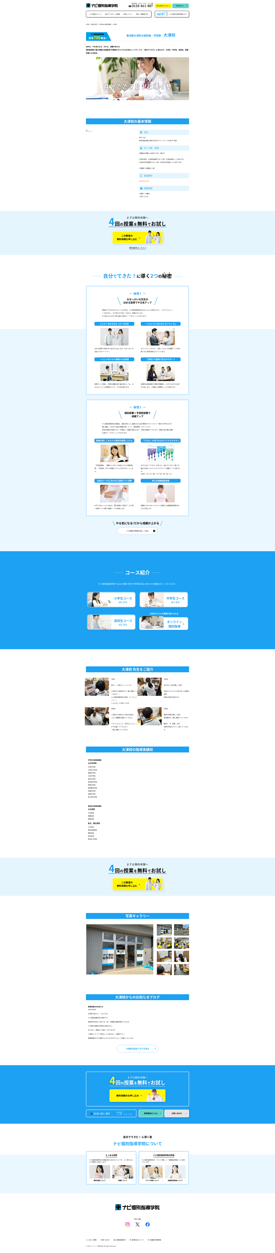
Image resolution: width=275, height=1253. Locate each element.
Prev (87, 950)
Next (152, 950)
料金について (127, 14)
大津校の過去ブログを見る (137, 1049)
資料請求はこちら (137, 248)
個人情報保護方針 (120, 1240)
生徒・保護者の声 (142, 14)
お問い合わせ (177, 1113)
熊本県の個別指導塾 (105, 24)
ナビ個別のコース (95, 14)
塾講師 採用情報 (155, 1240)
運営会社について (138, 1240)
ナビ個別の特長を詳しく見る (137, 531)
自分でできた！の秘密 (112, 14)
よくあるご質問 (91, 1240)
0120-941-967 (144, 181)
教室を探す (94, 24)
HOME (87, 24)
